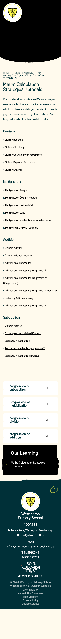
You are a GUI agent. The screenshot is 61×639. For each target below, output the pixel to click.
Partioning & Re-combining (19, 298)
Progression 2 (38, 271)
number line (26, 220)
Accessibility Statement (30, 593)
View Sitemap (30, 590)
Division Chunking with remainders (23, 155)
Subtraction (11, 341)
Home (6, 73)
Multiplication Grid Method (19, 205)
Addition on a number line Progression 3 (25, 306)
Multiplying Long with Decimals (21, 228)
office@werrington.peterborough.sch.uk (30, 547)
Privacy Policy (30, 600)
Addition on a (12, 263)
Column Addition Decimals (18, 256)
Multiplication (12, 220)
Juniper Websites (41, 586)
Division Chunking (14, 147)
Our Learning (24, 73)
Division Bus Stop (14, 140)
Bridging (34, 356)
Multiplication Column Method (21, 198)
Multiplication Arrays (16, 190)
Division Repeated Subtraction (20, 162)
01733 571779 (30, 557)
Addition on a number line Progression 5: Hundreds (31, 291)
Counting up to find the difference (23, 333)
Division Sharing (13, 170)
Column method (13, 326)
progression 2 (37, 348)
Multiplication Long (15, 213)
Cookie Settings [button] (30, 604)
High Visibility (30, 597)
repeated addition (41, 220)
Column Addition (13, 248)
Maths (42, 73)
